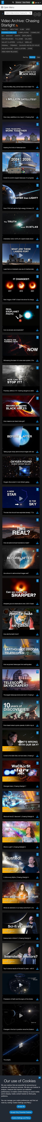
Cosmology (35, 32)
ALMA (22, 29)
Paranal (5, 45)
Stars (30, 48)
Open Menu (8, 7)
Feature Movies (7, 39)
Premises (13, 45)
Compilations (23, 32)
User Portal (26, 2)
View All (5, 29)
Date (38, 57)
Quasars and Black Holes (29, 45)
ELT (3, 36)
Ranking (32, 57)
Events (17, 36)
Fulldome (19, 39)
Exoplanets (26, 36)
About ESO (14, 29)
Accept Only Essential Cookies (21, 1112)
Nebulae (28, 42)
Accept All (21, 1106)
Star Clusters (20, 48)
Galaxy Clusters (8, 42)
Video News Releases (10, 52)
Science (18, 2)
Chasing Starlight (9, 32)
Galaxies (28, 39)
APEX (28, 29)
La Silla (20, 42)
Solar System (7, 48)
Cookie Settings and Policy (21, 1118)
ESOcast (9, 36)
